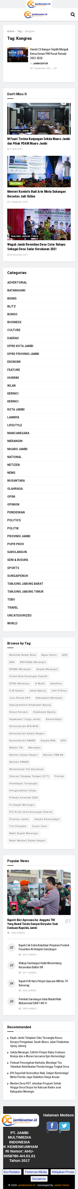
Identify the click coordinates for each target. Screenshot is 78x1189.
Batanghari (16, 290)
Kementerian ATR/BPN (23, 726)
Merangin (14, 441)
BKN (12, 662)
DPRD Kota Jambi (20, 346)
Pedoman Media (36, 1172)
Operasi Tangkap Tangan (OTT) (29, 776)
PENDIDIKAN (16, 512)
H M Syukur (16, 690)
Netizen (13, 465)
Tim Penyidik (17, 826)
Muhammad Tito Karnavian (26, 769)
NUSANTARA (16, 480)
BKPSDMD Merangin (33, 662)
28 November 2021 (18, 255)
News (11, 472)
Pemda (59, 776)
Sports (13, 568)
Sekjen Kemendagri (47, 819)
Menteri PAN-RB (53, 755)
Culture (13, 330)
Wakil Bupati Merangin (23, 833)
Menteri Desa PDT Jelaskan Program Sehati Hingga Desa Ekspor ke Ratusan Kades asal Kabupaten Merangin (35, 1087)
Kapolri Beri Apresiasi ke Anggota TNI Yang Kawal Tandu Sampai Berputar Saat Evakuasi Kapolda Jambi (32, 924)
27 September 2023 (41, 68)
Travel (12, 607)
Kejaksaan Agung (44, 712)
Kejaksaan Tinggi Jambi (25, 719)
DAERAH (13, 338)
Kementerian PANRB (22, 740)
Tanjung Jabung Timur (24, 236)
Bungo (12, 314)
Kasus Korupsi (18, 712)
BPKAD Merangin (20, 669)
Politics (14, 520)
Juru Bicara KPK (19, 698)
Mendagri (34, 747)
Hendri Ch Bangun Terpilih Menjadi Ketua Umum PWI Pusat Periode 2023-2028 (49, 54)
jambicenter (40, 63)
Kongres (30, 31)
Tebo (11, 599)
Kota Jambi (16, 409)
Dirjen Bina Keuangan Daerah (28, 676)
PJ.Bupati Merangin (22, 805)
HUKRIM (13, 377)
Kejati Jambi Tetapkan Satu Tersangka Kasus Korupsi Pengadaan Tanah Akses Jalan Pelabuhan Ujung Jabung (39, 1042)
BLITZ (11, 306)
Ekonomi (14, 361)
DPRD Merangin (19, 683)
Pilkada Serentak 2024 (23, 797)
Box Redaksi (12, 1172)
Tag (19, 31)
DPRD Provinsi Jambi (23, 354)
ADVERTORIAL (17, 282)
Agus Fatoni (49, 655)
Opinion (13, 504)
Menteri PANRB (19, 762)
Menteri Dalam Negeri (23, 755)
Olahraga (15, 488)
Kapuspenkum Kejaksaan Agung (30, 705)
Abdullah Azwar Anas (22, 655)
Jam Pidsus (59, 690)
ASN (64, 655)
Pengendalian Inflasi (22, 790)
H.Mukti (40, 683)
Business (14, 322)
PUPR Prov (15, 544)
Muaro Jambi (17, 449)
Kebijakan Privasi (63, 1172)
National (16, 183)
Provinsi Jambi (19, 819)
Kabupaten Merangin (49, 698)
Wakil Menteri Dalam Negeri (27, 840)
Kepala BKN (48, 740)
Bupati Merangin (47, 669)
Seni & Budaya (17, 560)
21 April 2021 (16, 149)
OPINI (11, 496)
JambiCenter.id (26, 1185)
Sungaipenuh (17, 575)
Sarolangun (17, 552)
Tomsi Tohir (39, 826)
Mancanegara (18, 433)
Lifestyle (14, 425)
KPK (63, 740)
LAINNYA (13, 417)
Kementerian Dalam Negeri (27, 733)
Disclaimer (39, 1178)
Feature (13, 370)
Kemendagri (54, 719)
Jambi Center (61, 1185)
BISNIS (12, 298)
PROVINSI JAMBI (20, 131)
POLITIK (13, 528)
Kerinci (13, 393)
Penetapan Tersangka (23, 783)
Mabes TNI (16, 747)
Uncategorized (19, 615)
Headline (56, 683)
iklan (11, 385)
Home (10, 31)
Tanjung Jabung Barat (25, 583)
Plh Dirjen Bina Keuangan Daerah (31, 812)
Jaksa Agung (37, 690)
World (12, 623)
